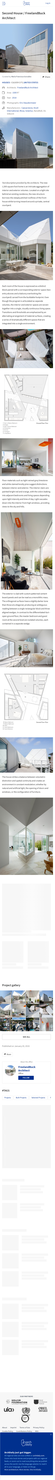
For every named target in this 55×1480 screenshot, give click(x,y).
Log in (48, 3)
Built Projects (21, 1097)
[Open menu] (3, 3)
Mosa (22, 110)
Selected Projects (38, 1097)
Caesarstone (27, 107)
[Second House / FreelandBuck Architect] (19, 997)
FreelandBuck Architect (27, 87)
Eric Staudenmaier (28, 102)
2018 (14, 97)
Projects (7, 1097)
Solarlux (29, 110)
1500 (14, 92)
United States (31, 82)
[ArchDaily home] (26, 3)
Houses (6, 82)
